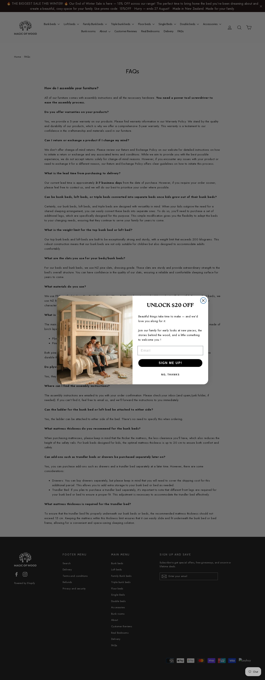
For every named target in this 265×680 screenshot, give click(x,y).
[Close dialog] (203, 300)
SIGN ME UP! (170, 363)
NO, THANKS (170, 374)
